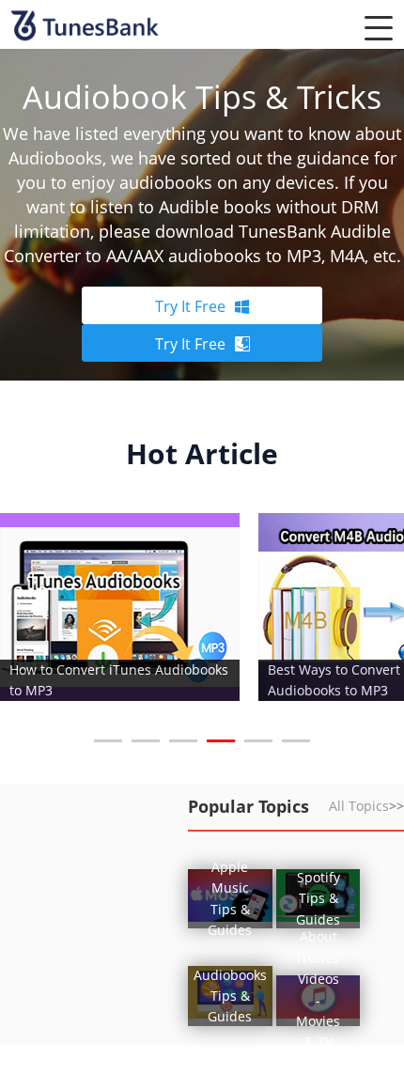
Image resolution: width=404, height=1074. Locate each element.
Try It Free (190, 306)
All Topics (366, 806)
